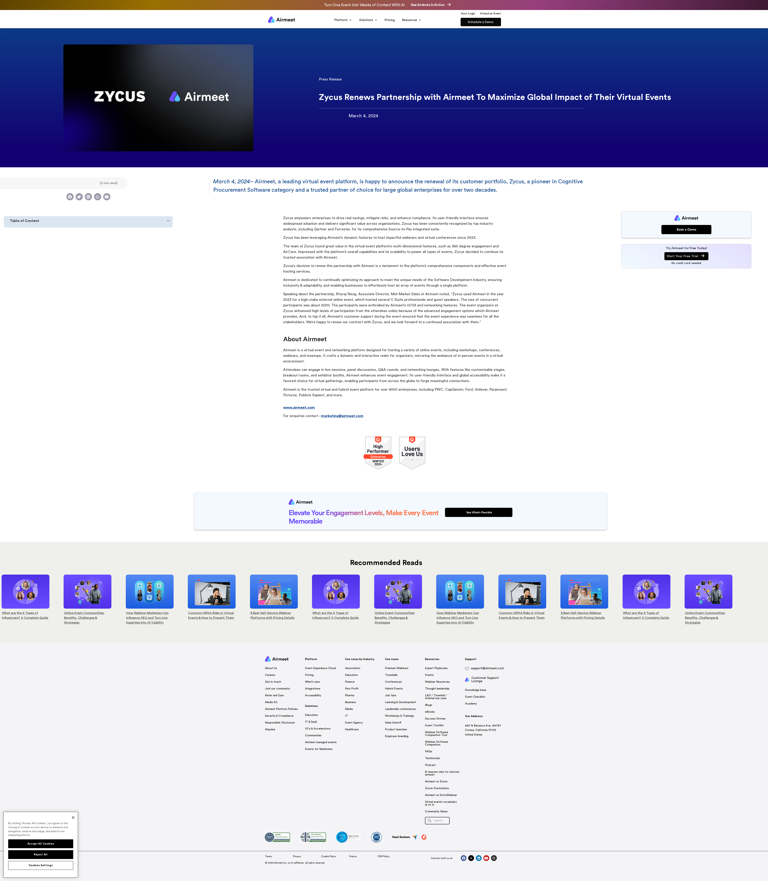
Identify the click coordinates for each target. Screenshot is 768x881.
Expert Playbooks (436, 668)
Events (429, 675)
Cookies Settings (41, 865)
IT (346, 715)
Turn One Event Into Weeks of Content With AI (364, 5)
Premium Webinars (396, 668)
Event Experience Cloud (320, 668)
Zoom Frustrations (437, 788)
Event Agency (354, 722)
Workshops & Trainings (399, 715)
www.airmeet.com (299, 407)
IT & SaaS (311, 721)
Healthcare (352, 729)
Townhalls (391, 675)
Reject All (41, 854)
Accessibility (313, 695)
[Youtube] (486, 858)
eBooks (430, 711)
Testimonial (432, 758)
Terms (268, 856)
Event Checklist (475, 696)
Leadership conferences (400, 709)
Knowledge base (475, 690)
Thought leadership (437, 688)
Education (311, 715)
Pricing (390, 20)
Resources (409, 20)
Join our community (277, 688)
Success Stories (435, 718)
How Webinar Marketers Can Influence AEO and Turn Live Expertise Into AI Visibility (91, 617)
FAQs (428, 751)
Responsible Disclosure (280, 722)
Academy (471, 703)
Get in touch (273, 681)
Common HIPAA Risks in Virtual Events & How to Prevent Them (155, 615)
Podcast (430, 765)
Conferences (393, 681)
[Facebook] (464, 858)
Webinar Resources (437, 681)
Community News (436, 811)
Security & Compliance (279, 715)
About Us (271, 668)
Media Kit (271, 702)
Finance (350, 681)
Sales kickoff (393, 722)
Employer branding (396, 736)
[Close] (73, 817)
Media (349, 709)
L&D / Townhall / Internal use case (436, 697)
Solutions (366, 20)
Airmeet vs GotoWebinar (441, 795)
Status (353, 856)
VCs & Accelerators (317, 728)
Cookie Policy (328, 856)
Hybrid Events (394, 688)
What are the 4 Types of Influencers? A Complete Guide (279, 615)
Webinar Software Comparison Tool (436, 734)
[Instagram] (494, 858)
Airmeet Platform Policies (281, 709)
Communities (313, 735)
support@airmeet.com (487, 668)
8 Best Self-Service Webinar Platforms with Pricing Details (216, 615)
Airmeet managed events (321, 742)
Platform (341, 20)
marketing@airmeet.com (342, 416)
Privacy (297, 856)
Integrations (312, 688)
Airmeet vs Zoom (436, 781)
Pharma (349, 695)
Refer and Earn (274, 695)
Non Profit (352, 688)
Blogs (428, 705)
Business (350, 702)
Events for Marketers (319, 749)
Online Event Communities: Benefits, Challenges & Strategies (28, 617)
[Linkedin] (479, 858)
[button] (70, 196)
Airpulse (270, 729)
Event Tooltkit (434, 725)
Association (352, 668)
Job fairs (390, 695)
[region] (40, 845)
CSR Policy (383, 856)
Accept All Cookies (40, 843)
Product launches (396, 729)
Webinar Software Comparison (436, 743)
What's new (312, 681)
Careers (270, 675)
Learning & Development (400, 702)
